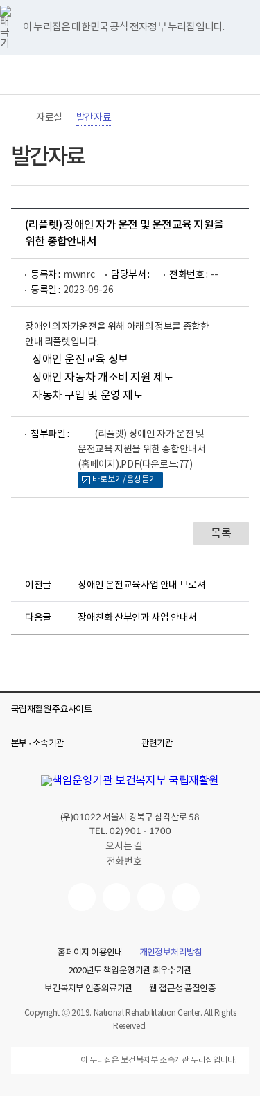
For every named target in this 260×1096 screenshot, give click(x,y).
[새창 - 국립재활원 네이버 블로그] (116, 897)
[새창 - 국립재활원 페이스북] (186, 897)
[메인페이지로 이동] (130, 75)
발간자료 (93, 117)
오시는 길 (123, 846)
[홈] (18, 117)
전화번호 (124, 861)
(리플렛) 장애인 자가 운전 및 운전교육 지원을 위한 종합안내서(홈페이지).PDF (141, 449)
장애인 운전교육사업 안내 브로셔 (141, 585)
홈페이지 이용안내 (90, 953)
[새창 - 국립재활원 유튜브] (82, 897)
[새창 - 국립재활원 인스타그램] (151, 897)
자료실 (49, 117)
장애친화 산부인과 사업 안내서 (137, 618)
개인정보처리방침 (170, 953)
